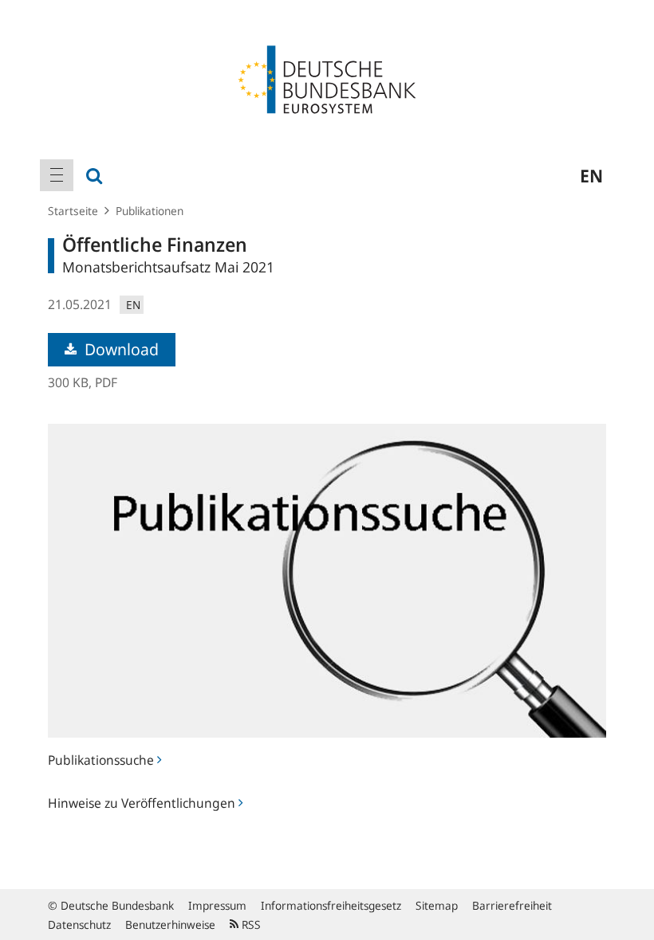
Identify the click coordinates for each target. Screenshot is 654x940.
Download (120, 349)
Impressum (217, 905)
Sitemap (437, 905)
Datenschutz (79, 924)
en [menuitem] (591, 175)
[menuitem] (56, 175)
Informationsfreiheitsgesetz (331, 905)
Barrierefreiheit (512, 905)
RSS (249, 924)
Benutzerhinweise (170, 924)
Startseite (73, 210)
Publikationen (149, 210)
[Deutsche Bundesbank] (327, 78)
